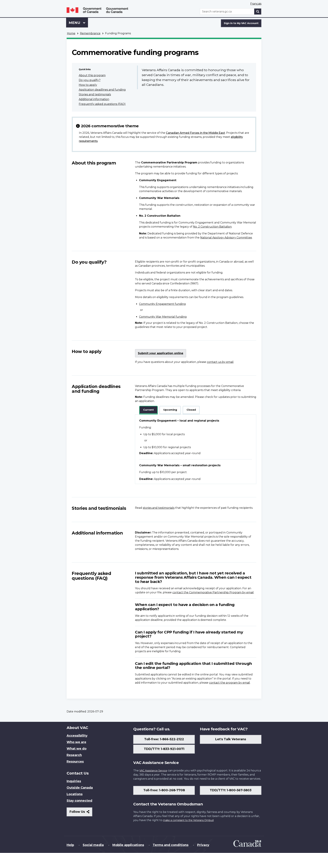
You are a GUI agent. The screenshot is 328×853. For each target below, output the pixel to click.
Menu (75, 23)
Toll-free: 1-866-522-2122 (164, 739)
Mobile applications (128, 845)
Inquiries (74, 781)
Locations (75, 794)
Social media (93, 845)
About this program (92, 75)
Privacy (203, 845)
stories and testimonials (158, 507)
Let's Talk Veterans (230, 739)
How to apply (88, 84)
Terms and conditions (170, 845)
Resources (75, 761)
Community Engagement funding (162, 304)
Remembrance (90, 33)
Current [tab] (148, 409)
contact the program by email (229, 682)
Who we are (76, 742)
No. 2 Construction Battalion (212, 226)
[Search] (257, 11)
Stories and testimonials (95, 94)
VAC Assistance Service (153, 770)
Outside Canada (80, 788)
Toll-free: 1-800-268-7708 (164, 790)
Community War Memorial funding (163, 316)
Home (71, 33)
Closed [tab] (191, 409)
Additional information (94, 99)
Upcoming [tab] (170, 409)
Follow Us (81, 813)
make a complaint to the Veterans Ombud (188, 820)
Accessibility (77, 736)
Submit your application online (160, 353)
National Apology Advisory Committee (226, 237)
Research (74, 755)
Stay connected (79, 801)
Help (70, 845)
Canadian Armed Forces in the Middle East (195, 132)
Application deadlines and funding (102, 89)
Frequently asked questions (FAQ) (102, 104)
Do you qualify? (89, 80)
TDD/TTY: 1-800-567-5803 (230, 790)
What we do (76, 748)
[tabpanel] (195, 449)
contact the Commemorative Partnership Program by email (213, 592)
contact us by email (220, 362)
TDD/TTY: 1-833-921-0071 (164, 749)
